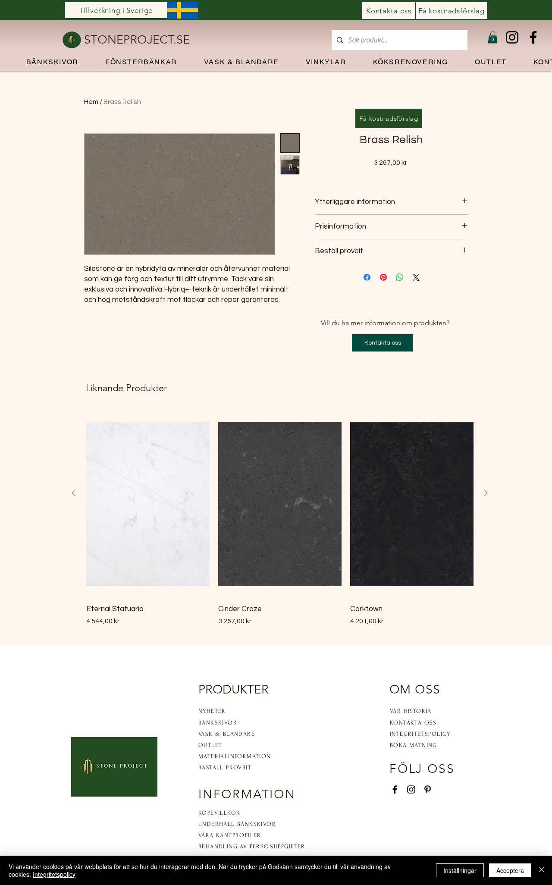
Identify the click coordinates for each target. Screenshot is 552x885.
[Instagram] (512, 37)
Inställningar (460, 870)
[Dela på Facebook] (367, 277)
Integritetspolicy (54, 874)
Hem (91, 101)
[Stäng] (541, 870)
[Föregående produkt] (74, 493)
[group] (280, 519)
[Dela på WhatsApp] (400, 277)
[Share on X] (416, 277)
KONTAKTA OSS (413, 722)
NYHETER (212, 711)
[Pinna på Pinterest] (383, 277)
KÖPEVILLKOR (219, 813)
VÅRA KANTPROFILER (229, 835)
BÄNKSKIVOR (217, 722)
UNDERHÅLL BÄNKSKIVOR (237, 824)
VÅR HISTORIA (411, 711)
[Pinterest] (427, 789)
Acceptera (510, 870)
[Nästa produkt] (486, 493)
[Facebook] (533, 37)
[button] (493, 37)
